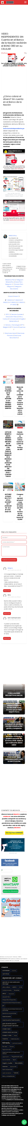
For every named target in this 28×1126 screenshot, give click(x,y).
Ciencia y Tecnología (12, 325)
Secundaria (18, 1063)
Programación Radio (6, 1049)
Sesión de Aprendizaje (7, 1069)
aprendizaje (5, 974)
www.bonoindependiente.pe (13, 128)
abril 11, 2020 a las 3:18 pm (14, 597)
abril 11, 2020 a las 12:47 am (14, 570)
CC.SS (20, 987)
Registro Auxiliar (7, 1063)
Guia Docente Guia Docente (11, 1020)
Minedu (6, 1042)
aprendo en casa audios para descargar (11, 983)
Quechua (22, 327)
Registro (14, 1059)
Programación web (17, 1056)
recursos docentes (6, 1059)
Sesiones (5, 1066)
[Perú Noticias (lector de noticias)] (6, 872)
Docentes (16, 990)
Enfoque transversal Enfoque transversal (11, 1002)
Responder (7, 590)
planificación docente (16, 1043)
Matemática (13, 321)
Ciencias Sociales (17, 314)
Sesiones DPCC (13, 1066)
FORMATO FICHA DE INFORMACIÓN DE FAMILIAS (21, 268)
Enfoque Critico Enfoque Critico (9, 999)
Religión (5, 327)
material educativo (14, 1039)
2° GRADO (17, 300)
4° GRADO (12, 302)
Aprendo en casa (11, 978)
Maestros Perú (10, 280)
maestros (5, 1039)
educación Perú (6, 997)
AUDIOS (14, 987)
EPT (22, 325)
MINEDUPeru (13, 236)
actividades (6, 970)
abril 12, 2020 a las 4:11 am (14, 620)
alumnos (14, 970)
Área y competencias (8, 1076)
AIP (10, 327)
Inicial (11, 296)
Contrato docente (7, 990)
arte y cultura (6, 987)
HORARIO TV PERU (7, 1035)
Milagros (10, 568)
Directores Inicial (10, 333)
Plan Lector (4, 1046)
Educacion (11, 994)
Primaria (12, 1046)
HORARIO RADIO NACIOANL (9, 1032)
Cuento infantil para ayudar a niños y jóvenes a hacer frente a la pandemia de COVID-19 (7, 268)
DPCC (8, 314)
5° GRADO (20, 302)
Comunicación (14, 319)
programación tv (5, 1056)
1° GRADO (9, 300)
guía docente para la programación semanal (10, 1025)
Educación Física (11, 317)
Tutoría (15, 327)
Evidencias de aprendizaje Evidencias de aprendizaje (12, 1009)
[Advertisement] (14, 15)
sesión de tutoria (6, 1073)
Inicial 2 (16, 296)
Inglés (22, 319)
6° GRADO (13, 305)
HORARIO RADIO (6, 1029)
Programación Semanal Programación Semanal (11, 1053)
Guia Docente (6, 1016)
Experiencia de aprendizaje (9, 1013)
